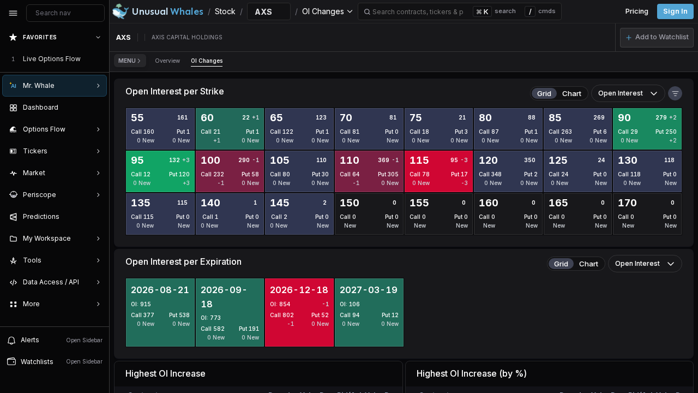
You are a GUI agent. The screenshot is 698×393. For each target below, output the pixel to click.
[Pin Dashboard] (96, 107)
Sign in (675, 11)
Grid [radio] (544, 93)
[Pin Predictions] (96, 217)
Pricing (636, 11)
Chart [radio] (571, 93)
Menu (127, 60)
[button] (657, 38)
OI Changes (206, 60)
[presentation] (54, 176)
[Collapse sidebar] (13, 13)
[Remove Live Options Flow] (99, 59)
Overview (167, 60)
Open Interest (620, 93)
